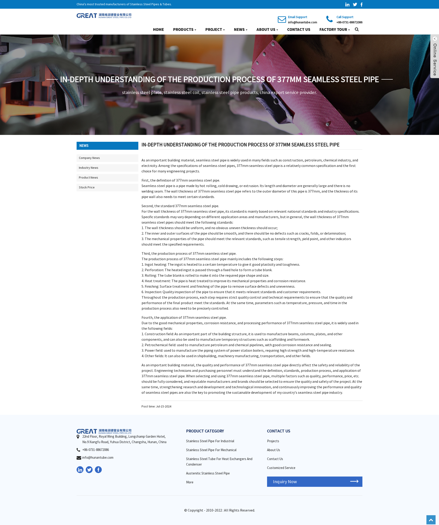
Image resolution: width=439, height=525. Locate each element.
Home (158, 29)
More (189, 482)
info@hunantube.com (302, 22)
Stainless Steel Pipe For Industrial (210, 441)
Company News (89, 158)
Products (183, 29)
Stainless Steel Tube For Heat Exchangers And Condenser (219, 462)
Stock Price (87, 187)
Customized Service (281, 468)
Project (213, 29)
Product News (88, 178)
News (239, 29)
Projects (273, 441)
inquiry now (285, 482)
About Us (266, 29)
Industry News (88, 168)
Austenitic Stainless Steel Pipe (208, 473)
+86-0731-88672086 (349, 22)
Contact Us (298, 29)
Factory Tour (333, 29)
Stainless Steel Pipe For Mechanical (211, 450)
